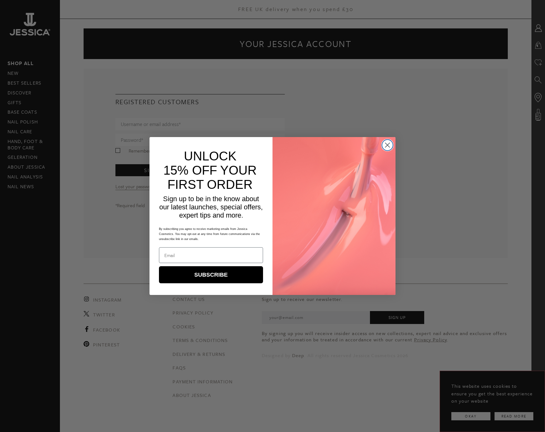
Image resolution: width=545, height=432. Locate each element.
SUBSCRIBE (211, 275)
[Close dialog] (387, 145)
